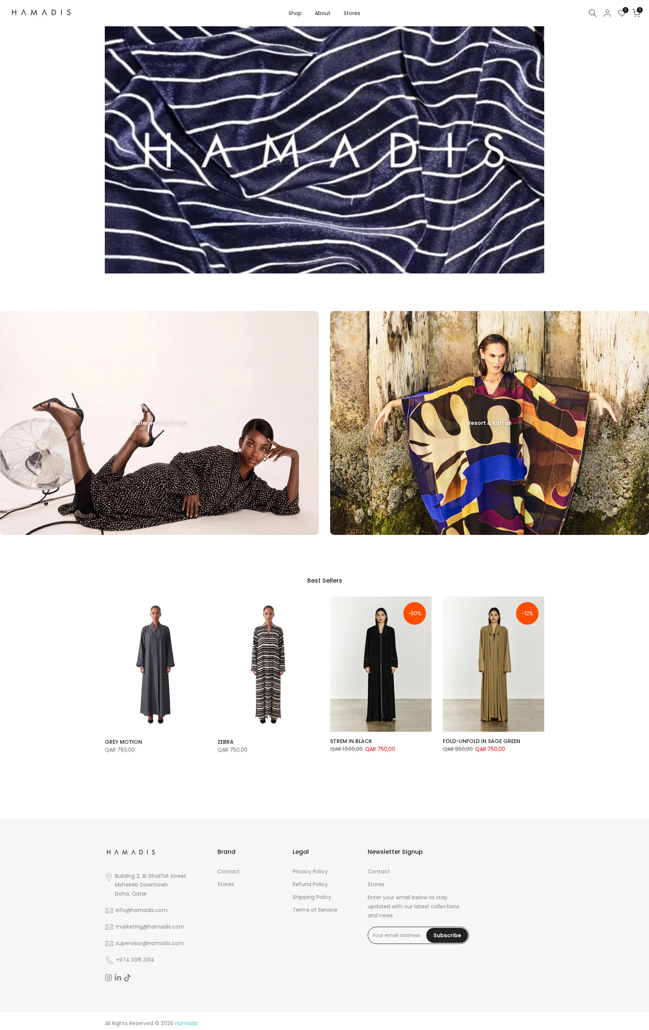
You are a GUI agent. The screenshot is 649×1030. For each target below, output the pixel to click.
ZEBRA (225, 742)
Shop (295, 13)
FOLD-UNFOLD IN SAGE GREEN (481, 741)
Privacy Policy (310, 871)
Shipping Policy (312, 897)
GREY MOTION (123, 742)
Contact (228, 871)
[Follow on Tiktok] (127, 977)
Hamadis (186, 1023)
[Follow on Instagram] (108, 977)
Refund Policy (310, 884)
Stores (352, 13)
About (323, 13)
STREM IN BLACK (351, 741)
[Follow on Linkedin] (118, 977)
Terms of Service (315, 910)
